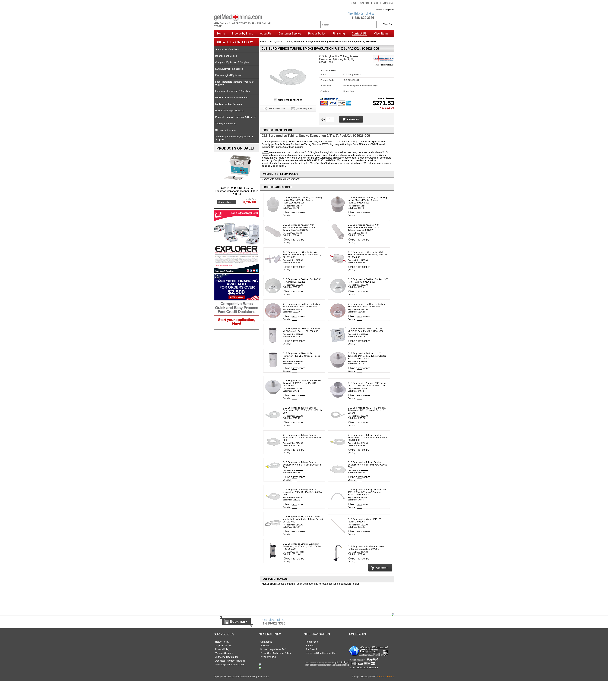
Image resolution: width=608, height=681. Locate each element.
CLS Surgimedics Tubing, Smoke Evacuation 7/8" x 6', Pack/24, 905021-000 (302, 410)
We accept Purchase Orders (229, 664)
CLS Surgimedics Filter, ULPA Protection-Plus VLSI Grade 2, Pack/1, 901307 (302, 356)
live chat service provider (385, 10)
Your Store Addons (384, 676)
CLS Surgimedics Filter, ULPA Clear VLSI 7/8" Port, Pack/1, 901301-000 (365, 329)
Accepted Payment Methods (230, 660)
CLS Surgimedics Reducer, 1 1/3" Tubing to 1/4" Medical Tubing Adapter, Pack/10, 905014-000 (367, 356)
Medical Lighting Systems (228, 104)
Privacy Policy (222, 649)
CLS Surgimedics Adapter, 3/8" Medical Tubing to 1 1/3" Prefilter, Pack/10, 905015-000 (302, 383)
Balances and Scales (226, 55)
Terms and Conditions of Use (321, 653)
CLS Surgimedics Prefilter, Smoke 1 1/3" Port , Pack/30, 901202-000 (368, 280)
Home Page (312, 641)
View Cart (388, 24)
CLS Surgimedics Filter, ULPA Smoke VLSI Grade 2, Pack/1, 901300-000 (301, 329)
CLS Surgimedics (292, 41)
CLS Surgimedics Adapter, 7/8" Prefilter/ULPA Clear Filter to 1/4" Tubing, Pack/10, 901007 (364, 227)
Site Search (311, 649)
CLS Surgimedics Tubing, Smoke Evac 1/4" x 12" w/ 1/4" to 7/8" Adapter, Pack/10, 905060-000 (367, 492)
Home (353, 3)
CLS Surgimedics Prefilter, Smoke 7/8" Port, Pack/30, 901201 (302, 280)
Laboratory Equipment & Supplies (232, 91)
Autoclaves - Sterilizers (227, 49)
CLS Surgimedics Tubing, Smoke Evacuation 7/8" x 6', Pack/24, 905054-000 (302, 465)
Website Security (224, 653)
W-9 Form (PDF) (268, 657)
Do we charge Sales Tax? (273, 649)
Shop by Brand (275, 41)
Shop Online (224, 199)
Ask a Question (276, 108)
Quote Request (304, 108)
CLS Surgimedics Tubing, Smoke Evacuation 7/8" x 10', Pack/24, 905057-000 (303, 492)
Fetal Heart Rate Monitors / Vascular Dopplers (234, 83)
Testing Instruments (225, 123)
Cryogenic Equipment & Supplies (232, 62)
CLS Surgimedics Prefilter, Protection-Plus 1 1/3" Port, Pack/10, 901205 (302, 305)
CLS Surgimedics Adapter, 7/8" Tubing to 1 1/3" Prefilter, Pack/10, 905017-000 (367, 384)
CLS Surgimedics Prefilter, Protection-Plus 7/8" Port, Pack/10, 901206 (367, 305)
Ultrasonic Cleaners (225, 130)
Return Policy (222, 641)
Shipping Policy (223, 645)
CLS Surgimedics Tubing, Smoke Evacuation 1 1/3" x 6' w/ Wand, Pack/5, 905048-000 (367, 437)
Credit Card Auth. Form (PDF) (275, 653)
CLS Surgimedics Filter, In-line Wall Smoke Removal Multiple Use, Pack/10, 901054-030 (367, 254)
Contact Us (388, 3)
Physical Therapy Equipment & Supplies (235, 117)
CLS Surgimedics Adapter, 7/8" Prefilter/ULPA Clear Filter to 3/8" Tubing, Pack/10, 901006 (299, 227)
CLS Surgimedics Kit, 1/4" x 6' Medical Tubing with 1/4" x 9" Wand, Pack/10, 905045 (367, 410)
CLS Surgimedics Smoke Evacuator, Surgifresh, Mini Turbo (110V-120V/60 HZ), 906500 (302, 546)
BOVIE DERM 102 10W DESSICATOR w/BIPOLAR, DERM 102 (236, 190)
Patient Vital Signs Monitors (229, 110)
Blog (376, 3)
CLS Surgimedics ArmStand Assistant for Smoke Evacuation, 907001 (366, 547)
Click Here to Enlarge (289, 100)
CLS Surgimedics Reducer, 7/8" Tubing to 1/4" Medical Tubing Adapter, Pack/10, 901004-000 (367, 200)
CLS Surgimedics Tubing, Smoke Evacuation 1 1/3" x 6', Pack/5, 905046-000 (302, 437)
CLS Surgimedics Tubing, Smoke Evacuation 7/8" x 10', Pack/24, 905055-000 (368, 465)
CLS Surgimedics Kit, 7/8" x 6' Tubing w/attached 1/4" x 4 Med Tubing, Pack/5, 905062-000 (303, 519)
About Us (265, 645)
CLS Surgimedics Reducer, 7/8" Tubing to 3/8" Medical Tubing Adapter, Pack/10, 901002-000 (302, 200)
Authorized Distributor (385, 65)
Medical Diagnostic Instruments (231, 97)
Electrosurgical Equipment (228, 75)
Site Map (364, 3)
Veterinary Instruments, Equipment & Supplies (234, 138)
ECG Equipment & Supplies (229, 68)
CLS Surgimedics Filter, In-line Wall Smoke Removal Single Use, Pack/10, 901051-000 (302, 254)
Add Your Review (328, 70)
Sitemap (310, 645)
